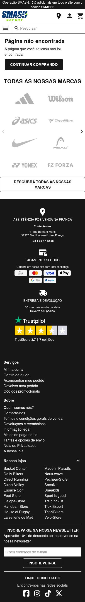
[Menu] (5, 28)
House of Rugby (17, 511)
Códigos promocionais (22, 391)
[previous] (3, 132)
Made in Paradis (57, 468)
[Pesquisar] (16, 28)
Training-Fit (53, 501)
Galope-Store (14, 501)
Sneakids (52, 490)
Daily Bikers (13, 473)
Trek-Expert (53, 506)
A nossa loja (14, 450)
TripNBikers (53, 511)
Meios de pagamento (20, 434)
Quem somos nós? (19, 407)
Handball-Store (16, 506)
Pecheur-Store (56, 479)
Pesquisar (28, 28)
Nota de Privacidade (20, 445)
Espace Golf (13, 490)
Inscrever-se (42, 563)
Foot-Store (12, 495)
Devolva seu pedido (42, 311)
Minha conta (13, 369)
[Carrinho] (80, 15)
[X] (59, 594)
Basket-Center (15, 468)
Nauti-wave (53, 473)
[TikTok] (48, 594)
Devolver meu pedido (21, 385)
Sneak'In (51, 484)
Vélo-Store (52, 517)
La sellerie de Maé (18, 517)
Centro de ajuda (16, 374)
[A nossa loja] (58, 15)
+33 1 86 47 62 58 (42, 241)
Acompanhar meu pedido (24, 380)
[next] (82, 132)
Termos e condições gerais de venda (33, 418)
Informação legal (17, 429)
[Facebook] (26, 594)
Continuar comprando (34, 64)
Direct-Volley (14, 484)
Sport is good (55, 495)
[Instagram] (37, 594)
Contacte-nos (42, 226)
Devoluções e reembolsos (25, 423)
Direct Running (16, 479)
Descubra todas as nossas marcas (42, 184)
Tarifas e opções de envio (24, 440)
